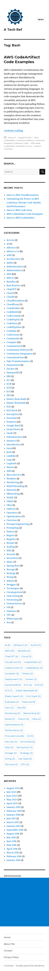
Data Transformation (18, 361)
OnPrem (11, 508)
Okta (9, 505)
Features (18, 143)
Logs (9, 459)
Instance (11, 440)
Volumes (11, 611)
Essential (12, 418)
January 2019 (13, 807)
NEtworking (13, 493)
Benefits (11, 281)
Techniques (13, 588)
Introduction (14, 444)
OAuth (10, 501)
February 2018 (14, 811)
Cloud (10, 293)
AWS (36, 137)
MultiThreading (15, 486)
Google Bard (13, 425)
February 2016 (14, 856)
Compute (11, 342)
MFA (9, 471)
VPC (9, 614)
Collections (13, 334)
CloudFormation (15, 300)
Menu (41, 19)
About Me (9, 944)
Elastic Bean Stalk (16, 399)
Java (9, 448)
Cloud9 (10, 296)
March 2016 (13, 852)
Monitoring (13, 482)
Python (10, 531)
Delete (27, 673)
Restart (10, 543)
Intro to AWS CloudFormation (23, 195)
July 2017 (11, 818)
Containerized (14, 346)
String (10, 577)
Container (12, 673)
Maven (10, 467)
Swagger (11, 584)
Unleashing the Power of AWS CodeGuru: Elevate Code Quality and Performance (24, 202)
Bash (38, 143)
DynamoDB (13, 372)
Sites (9, 747)
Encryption (13, 414)
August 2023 (13, 788)
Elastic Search (14, 696)
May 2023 (12, 799)
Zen (9, 622)
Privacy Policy (11, 957)
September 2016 (15, 829)
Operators (12, 512)
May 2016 (11, 845)
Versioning (13, 599)
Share (10, 561)
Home (7, 937)
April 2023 (12, 803)
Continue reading (13, 130)
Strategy (11, 573)
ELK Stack (12, 410)
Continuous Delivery (25, 140)
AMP (9, 255)
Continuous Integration (19, 353)
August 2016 (13, 833)
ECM (9, 384)
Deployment (13, 365)
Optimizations (14, 724)
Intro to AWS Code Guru (19, 210)
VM (8, 607)
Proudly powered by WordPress (30, 966)
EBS (9, 376)
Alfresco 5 (20, 645)
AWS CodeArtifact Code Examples (22, 59)
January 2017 (13, 826)
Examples (20, 146)
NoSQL (10, 497)
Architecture (13, 259)
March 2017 (13, 822)
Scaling (11, 546)
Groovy (28, 146)
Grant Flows (13, 429)
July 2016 (11, 837)
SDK (9, 550)
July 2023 (11, 792)
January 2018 (13, 814)
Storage (11, 569)
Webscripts (13, 618)
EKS (9, 395)
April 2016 (12, 848)
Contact (8, 950)
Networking (31, 713)
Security (11, 554)
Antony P (12, 137)
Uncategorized (15, 592)
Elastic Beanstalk (16, 402)
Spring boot (24, 747)
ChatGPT (11, 289)
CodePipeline (14, 327)
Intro (9, 707)
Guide (25, 143)
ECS (9, 391)
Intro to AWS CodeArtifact (20, 217)
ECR (9, 387)
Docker (11, 368)
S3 (30, 736)
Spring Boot (13, 565)
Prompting (13, 527)
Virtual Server (14, 603)
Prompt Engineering (18, 524)
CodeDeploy (13, 319)
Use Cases (25, 758)
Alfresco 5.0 (13, 251)
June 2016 (12, 841)
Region (10, 535)
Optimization (14, 516)
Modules (11, 478)
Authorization (14, 270)
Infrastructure (14, 437)
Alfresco (11, 247)
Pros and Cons (14, 736)
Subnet (10, 580)
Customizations (15, 357)
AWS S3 (10, 278)
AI (8, 243)
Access (10, 240)
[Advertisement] (24, 902)
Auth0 (10, 262)
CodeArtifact (9, 140)
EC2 (9, 380)
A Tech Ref (13, 30)
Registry (11, 539)
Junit (9, 452)
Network (11, 490)
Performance (14, 730)
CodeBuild (12, 312)
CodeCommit (14, 315)
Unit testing (13, 596)
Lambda (11, 455)
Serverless (12, 558)
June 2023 (12, 795)
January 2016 (13, 860)
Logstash (12, 463)
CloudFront (13, 304)
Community (13, 338)
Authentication (15, 266)
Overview (12, 520)
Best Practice (14, 285)
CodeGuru (12, 323)
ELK (9, 406)
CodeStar (11, 331)
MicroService (14, 474)
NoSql (10, 719)
